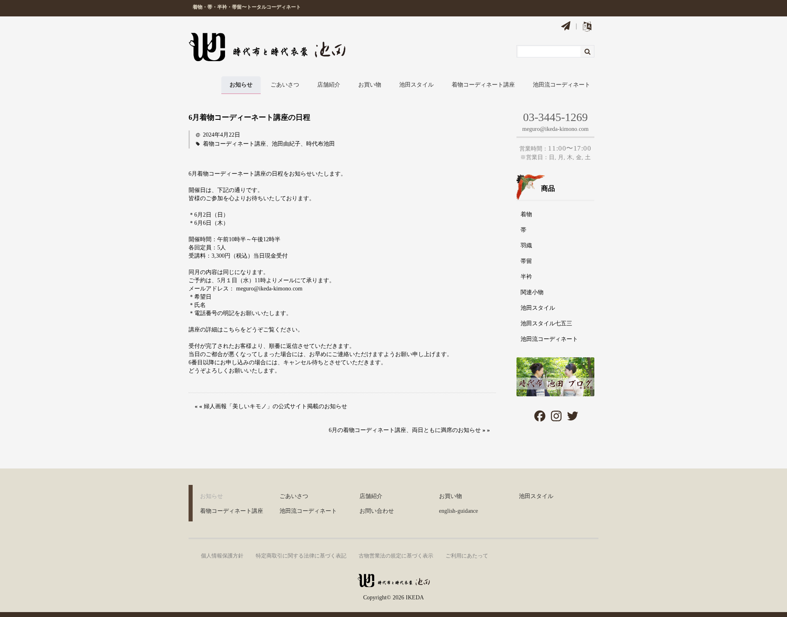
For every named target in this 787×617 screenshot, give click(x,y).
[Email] (566, 27)
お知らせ (241, 85)
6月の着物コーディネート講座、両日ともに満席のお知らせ (405, 430)
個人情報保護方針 (222, 556)
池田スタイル (416, 85)
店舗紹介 (328, 85)
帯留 (526, 261)
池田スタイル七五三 (546, 323)
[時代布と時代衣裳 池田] (393, 583)
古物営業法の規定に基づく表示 (396, 556)
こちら (231, 330)
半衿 (526, 277)
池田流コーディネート (561, 85)
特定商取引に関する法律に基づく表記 (301, 556)
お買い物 (369, 85)
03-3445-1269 (555, 117)
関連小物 (532, 292)
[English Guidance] (587, 28)
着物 (526, 214)
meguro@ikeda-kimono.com (555, 129)
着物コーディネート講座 (483, 85)
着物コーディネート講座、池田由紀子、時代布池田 (269, 144)
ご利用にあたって (467, 556)
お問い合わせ (376, 511)
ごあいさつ (285, 85)
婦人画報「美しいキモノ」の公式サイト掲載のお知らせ (275, 406)
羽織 (526, 245)
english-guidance (458, 511)
